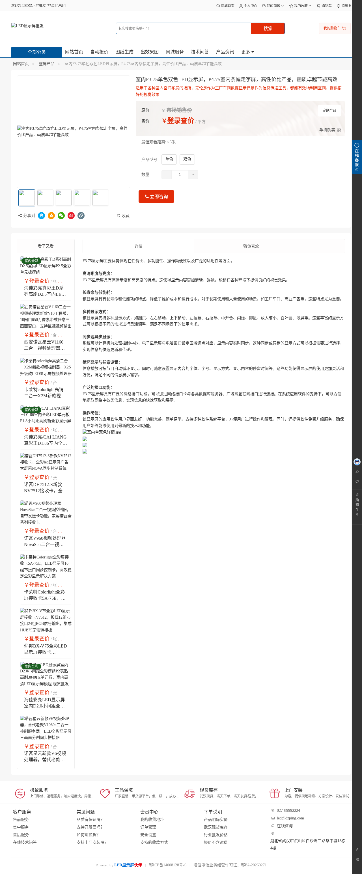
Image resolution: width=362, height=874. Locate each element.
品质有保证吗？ (90, 819)
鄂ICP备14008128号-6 (167, 865)
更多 (246, 51)
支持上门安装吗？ (92, 842)
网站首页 (74, 51)
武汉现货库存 (216, 827)
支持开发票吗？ (90, 827)
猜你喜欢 (251, 246)
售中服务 (21, 827)
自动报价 (99, 51)
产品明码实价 (216, 819)
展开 (357, 157)
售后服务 (21, 835)
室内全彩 (31, 261)
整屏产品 (47, 64)
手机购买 (327, 130)
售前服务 (21, 819)
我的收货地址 (152, 819)
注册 (61, 6)
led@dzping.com (290, 818)
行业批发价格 (216, 835)
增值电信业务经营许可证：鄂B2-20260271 (230, 865)
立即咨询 (158, 196)
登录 (51, 6)
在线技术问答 (25, 842)
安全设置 (148, 835)
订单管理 (148, 827)
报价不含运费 (216, 842)
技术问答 (200, 51)
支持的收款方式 (154, 842)
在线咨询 (285, 826)
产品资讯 (225, 51)
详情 (139, 246)
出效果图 (150, 51)
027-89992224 (288, 810)
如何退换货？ (88, 835)
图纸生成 (124, 51)
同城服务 (175, 51)
